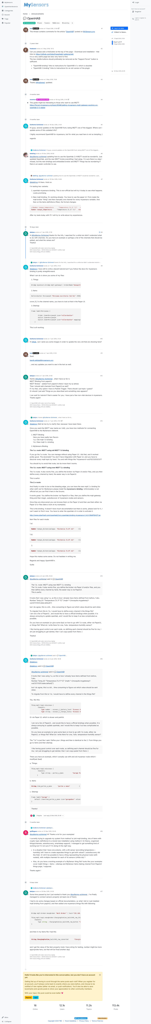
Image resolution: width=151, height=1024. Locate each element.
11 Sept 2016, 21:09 (52, 28)
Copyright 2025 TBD (55, 1021)
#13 (101, 421)
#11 (102, 353)
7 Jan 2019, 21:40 (46, 376)
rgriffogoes (33, 831)
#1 (102, 28)
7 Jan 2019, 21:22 (55, 266)
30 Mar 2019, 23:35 (47, 891)
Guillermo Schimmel (36, 124)
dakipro (32, 232)
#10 (101, 339)
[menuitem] (140, 2)
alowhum (33, 99)
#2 (102, 48)
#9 (102, 266)
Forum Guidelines (70, 1021)
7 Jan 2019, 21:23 (55, 339)
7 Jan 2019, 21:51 (55, 421)
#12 (101, 376)
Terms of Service (97, 1021)
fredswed (33, 48)
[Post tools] (101, 36)
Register (28, 997)
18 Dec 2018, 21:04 (56, 124)
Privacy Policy (84, 1021)
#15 (101, 659)
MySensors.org (89, 32)
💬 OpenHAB (58, 579)
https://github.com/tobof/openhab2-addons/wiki (55, 54)
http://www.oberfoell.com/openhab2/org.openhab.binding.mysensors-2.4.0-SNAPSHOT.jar (65, 515)
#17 (101, 891)
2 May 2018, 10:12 (48, 48)
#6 (102, 153)
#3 (102, 79)
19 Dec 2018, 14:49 (56, 179)
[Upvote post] (93, 36)
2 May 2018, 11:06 (51, 79)
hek (31, 28)
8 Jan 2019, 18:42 (46, 576)
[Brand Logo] (36, 4)
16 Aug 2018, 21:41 (61, 99)
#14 (101, 576)
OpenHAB (70, 32)
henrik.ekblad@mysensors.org (41, 360)
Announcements (30, 23)
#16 (101, 831)
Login (36, 997)
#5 (102, 124)
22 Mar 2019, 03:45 (50, 831)
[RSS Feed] (72, 23)
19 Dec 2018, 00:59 (48, 153)
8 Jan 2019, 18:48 (55, 659)
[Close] (99, 975)
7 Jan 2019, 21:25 (51, 353)
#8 (102, 232)
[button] (10, 1017)
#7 (102, 179)
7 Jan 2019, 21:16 (46, 232)
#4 (102, 99)
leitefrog (32, 153)
